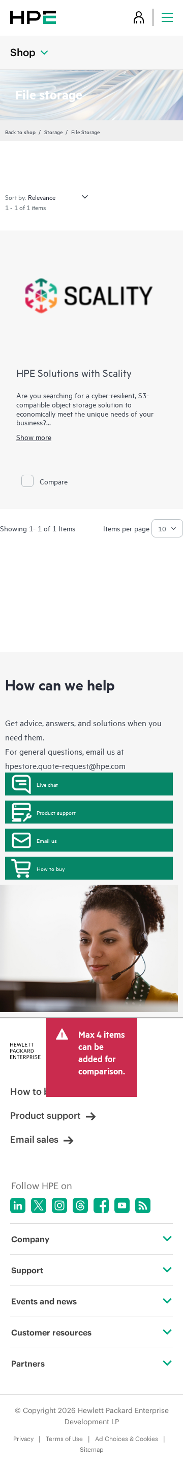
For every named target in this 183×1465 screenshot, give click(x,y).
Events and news (44, 1301)
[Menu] (167, 17)
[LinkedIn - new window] (17, 1205)
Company (30, 1239)
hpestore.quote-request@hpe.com (65, 765)
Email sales (34, 1139)
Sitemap (92, 1449)
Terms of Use (64, 1439)
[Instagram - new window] (59, 1205)
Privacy (23, 1439)
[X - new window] (38, 1205)
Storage (53, 131)
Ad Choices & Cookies (126, 1439)
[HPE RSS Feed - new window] (142, 1205)
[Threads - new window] (80, 1205)
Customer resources (51, 1332)
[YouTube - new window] (122, 1205)
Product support (56, 812)
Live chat (47, 784)
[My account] (139, 17)
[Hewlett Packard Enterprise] (33, 17)
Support (27, 1270)
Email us (47, 840)
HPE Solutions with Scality (74, 372)
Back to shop (20, 131)
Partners (28, 1363)
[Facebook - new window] (101, 1205)
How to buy (51, 868)
